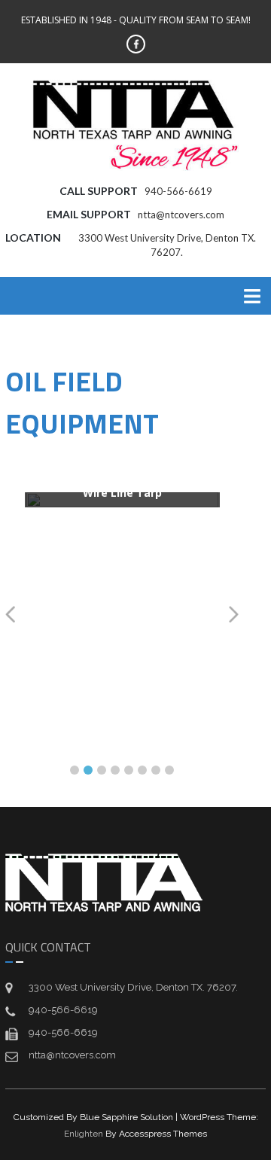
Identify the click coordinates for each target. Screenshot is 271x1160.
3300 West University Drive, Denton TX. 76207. (133, 987)
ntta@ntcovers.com (181, 215)
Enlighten (83, 1133)
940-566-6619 (178, 191)
